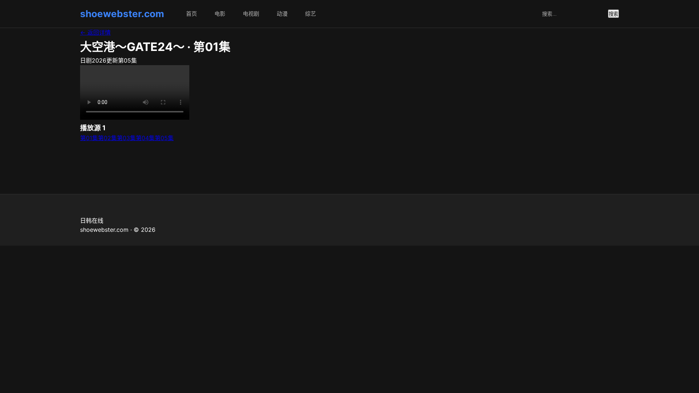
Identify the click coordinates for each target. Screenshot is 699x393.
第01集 (89, 138)
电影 (219, 13)
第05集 (164, 138)
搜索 (613, 14)
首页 (191, 13)
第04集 (145, 138)
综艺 (310, 13)
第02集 (107, 138)
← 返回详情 (95, 32)
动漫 (282, 13)
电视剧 (251, 13)
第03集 (126, 138)
